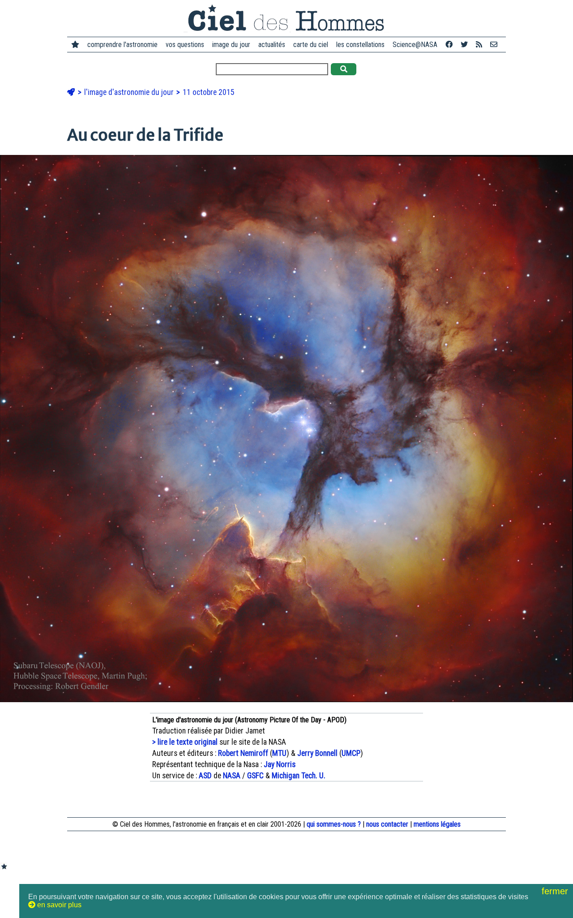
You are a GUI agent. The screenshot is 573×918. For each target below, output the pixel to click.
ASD (205, 775)
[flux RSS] (479, 44)
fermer (556, 891)
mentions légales (437, 824)
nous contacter (387, 824)
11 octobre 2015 (209, 92)
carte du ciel (310, 44)
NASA (231, 775)
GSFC (255, 775)
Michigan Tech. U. (298, 775)
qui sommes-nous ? (334, 824)
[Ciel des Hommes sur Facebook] (449, 44)
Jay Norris (279, 764)
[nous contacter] (493, 44)
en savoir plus (58, 905)
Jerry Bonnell (317, 753)
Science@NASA (415, 44)
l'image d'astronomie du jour (129, 92)
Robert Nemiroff (243, 753)
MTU (279, 753)
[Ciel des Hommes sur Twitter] (464, 44)
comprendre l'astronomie (122, 44)
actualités (271, 44)
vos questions (185, 44)
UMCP (351, 753)
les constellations (360, 44)
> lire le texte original (185, 742)
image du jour (231, 44)
